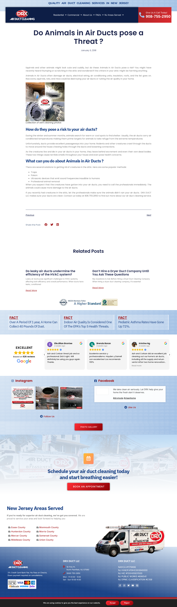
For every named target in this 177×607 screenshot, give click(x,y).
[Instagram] (124, 585)
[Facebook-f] (120, 585)
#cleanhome (130, 398)
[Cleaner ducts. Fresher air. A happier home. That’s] (71, 398)
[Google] (137, 585)
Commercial (73, 15)
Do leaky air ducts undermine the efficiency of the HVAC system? (50, 273)
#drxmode (118, 398)
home (83, 151)
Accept (112, 603)
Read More (31, 290)
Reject (126, 603)
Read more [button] (135, 366)
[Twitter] (128, 585)
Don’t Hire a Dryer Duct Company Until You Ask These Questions (120, 273)
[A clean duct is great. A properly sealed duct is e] (47, 398)
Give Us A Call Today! (156, 12)
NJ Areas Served (113, 15)
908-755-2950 (158, 16)
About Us (87, 15)
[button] (46, 224)
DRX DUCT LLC (71, 561)
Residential (58, 15)
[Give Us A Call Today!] (141, 15)
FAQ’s (98, 15)
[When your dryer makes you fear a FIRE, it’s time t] (22, 398)
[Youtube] (133, 585)
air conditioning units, (101, 75)
